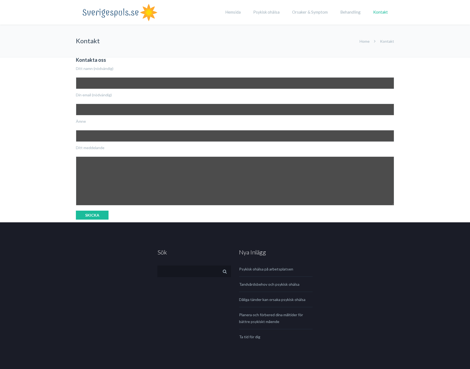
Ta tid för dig (249, 336)
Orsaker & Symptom (310, 12)
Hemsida (233, 12)
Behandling (350, 12)
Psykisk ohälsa (266, 12)
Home (365, 41)
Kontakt (380, 12)
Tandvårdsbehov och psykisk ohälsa (269, 284)
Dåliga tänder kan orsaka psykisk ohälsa (272, 299)
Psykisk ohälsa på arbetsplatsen (266, 269)
